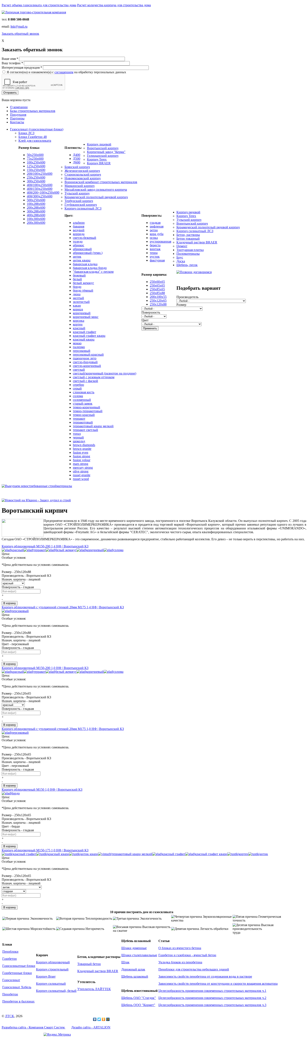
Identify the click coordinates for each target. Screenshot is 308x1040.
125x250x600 (36, 166)
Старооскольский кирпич (83, 174)
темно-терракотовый (87, 411)
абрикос (78, 245)
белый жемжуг (83, 283)
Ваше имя (10, 58)
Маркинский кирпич (79, 186)
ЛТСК (9, 1016)
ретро (154, 230)
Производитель (187, 297)
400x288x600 (36, 215)
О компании (19, 107)
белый (77, 279)
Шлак (125, 962)
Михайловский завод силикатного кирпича (96, 189)
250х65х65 (157, 285)
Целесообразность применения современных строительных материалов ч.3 (212, 1005)
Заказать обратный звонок (20, 33)
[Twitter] (99, 1019)
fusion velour (81, 460)
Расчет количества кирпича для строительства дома (114, 5)
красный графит (84, 332)
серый (77, 388)
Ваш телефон (12, 63)
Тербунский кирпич (79, 201)
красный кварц (83, 339)
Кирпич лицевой (99, 144)
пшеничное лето (84, 358)
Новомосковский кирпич (83, 178)
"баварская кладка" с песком (93, 271)
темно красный (84, 415)
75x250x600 (35, 158)
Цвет (145, 320)
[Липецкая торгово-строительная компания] (34, 12)
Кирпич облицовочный (53, 962)
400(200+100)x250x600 (43, 192)
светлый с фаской (85, 381)
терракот (79, 418)
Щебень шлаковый (134, 976)
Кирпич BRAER (99, 163)
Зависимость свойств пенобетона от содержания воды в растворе (205, 976)
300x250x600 (36, 181)
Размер (181, 304)
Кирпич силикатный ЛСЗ (83, 208)
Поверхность (150, 312)
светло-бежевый (84, 237)
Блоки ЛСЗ (26, 133)
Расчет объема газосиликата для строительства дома (39, 5)
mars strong (80, 464)
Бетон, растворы (188, 235)
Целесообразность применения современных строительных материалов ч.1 (212, 990)
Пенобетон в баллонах (18, 1001)
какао (77, 305)
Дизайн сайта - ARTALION (90, 1027)
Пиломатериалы (188, 253)
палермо (79, 347)
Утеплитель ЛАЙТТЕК (94, 989)
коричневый (82, 313)
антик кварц (82, 260)
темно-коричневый (86, 407)
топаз (77, 433)
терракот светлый (85, 430)
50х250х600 (35, 155)
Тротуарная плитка (190, 250)
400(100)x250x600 (39, 185)
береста (155, 245)
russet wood (81, 479)
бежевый (79, 275)
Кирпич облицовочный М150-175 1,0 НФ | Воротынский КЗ (45, 850)
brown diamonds (84, 445)
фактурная (157, 260)
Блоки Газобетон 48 (32, 137)
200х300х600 (36, 222)
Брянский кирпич (77, 167)
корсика (78, 320)
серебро (78, 384)
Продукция (18, 114)
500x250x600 (36, 200)
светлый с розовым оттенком (93, 377)
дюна (76, 294)
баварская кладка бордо (90, 268)
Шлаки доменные (134, 948)
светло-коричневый (87, 366)
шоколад (79, 441)
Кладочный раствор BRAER (196, 242)
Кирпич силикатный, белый (56, 990)
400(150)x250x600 (39, 188)
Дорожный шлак (133, 969)
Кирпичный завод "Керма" (106, 152)
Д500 (76, 158)
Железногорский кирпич (82, 170)
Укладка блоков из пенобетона (180, 962)
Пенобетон (10, 994)
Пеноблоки (10, 951)
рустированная (160, 241)
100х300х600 (36, 219)
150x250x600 (36, 170)
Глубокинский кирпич (81, 204)
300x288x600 (36, 211)
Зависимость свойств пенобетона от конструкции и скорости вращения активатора (218, 983)
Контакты (17, 122)
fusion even (80, 452)
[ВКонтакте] (95, 1019)
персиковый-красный (88, 354)
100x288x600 (36, 204)
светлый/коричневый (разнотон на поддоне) (104, 373)
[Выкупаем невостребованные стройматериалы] (37, 486)
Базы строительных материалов (32, 111)
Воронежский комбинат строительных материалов (101, 182)
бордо (77, 286)
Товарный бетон (89, 964)
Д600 (76, 162)
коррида (78, 234)
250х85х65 (157, 289)
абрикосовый (82, 249)
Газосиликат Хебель (16, 987)
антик (77, 256)
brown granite (82, 448)
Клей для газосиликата (34, 140)
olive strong (80, 471)
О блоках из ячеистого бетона (179, 948)
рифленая (156, 226)
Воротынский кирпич (102, 148)
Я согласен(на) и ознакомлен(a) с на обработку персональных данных (66, 72)
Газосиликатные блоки (18, 966)
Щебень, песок (187, 265)
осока (154, 237)
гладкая (155, 222)
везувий (78, 230)
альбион (79, 222)
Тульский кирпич (77, 193)
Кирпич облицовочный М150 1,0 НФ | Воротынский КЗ (42, 789)
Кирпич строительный (52, 969)
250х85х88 (157, 293)
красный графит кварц (89, 335)
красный (79, 328)
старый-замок (82, 403)
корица (78, 309)
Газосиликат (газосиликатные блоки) (36, 129)
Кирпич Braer (46, 976)
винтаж (155, 249)
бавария (78, 226)
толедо (78, 241)
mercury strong (83, 467)
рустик (155, 256)
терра (154, 253)
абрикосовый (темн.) (87, 253)
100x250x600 (36, 162)
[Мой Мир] (108, 1019)
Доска (180, 261)
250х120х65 (158, 300)
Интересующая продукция (22, 67)
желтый (78, 298)
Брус (179, 257)
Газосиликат (11, 980)
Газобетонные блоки (17, 973)
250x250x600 (36, 177)
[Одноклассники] (103, 1019)
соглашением (63, 72)
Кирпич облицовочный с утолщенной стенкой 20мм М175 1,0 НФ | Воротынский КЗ (63, 729)
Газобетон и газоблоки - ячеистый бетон (187, 955)
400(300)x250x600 (39, 196)
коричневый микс (85, 317)
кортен (78, 324)
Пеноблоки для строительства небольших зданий (193, 969)
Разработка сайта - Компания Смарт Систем (33, 1027)
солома (78, 396)
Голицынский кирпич (102, 155)
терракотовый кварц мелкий (93, 426)
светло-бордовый (85, 362)
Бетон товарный (188, 238)
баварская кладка (85, 264)
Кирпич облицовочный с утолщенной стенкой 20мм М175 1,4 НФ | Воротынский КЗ (63, 607)
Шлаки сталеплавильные (139, 955)
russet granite (81, 475)
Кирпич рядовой (188, 212)
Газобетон (9, 958)
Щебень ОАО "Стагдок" (138, 998)
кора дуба (156, 234)
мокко (77, 343)
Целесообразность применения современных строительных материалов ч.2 (212, 998)
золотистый (81, 302)
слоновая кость (83, 392)
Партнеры (17, 118)
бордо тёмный (83, 290)
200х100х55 (158, 297)
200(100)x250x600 (39, 173)
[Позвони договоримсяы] (194, 272)
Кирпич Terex (97, 159)
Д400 (76, 155)
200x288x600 (36, 207)
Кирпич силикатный (51, 983)
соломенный (82, 400)
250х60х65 (157, 281)
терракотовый (83, 422)
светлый (79, 369)
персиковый (81, 351)
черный (78, 437)
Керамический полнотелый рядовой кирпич (96, 197)
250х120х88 (158, 304)
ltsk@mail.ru (18, 26)
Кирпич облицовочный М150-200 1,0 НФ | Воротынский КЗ (45, 668)
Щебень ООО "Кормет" (138, 1005)
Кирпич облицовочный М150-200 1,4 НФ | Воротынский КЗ (45, 546)
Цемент (181, 246)
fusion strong (81, 456)
